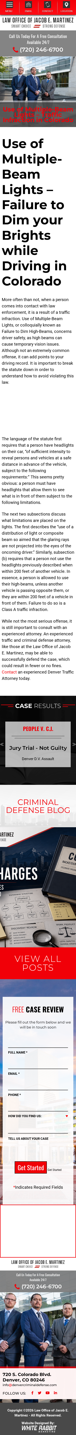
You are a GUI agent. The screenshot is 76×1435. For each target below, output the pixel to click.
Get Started (31, 1167)
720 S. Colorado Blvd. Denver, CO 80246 (27, 1377)
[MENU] (9, 4)
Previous (2, 744)
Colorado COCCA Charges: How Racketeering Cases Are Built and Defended (38, 853)
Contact (9, 672)
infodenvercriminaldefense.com (30, 1385)
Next (74, 744)
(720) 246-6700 (41, 49)
